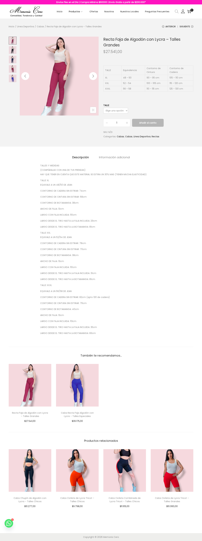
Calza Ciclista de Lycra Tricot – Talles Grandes (172, 499)
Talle (106, 105)
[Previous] (25, 76)
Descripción (80, 157)
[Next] (93, 76)
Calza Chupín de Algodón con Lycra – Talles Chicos (30, 499)
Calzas (40, 26)
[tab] (80, 157)
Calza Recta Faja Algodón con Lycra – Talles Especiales (77, 414)
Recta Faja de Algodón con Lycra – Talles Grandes (30, 414)
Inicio (11, 26)
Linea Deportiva (25, 26)
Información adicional (114, 157)
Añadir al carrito (148, 122)
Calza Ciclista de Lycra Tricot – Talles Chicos (77, 499)
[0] (189, 11)
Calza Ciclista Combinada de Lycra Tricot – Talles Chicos (125, 499)
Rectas (155, 136)
